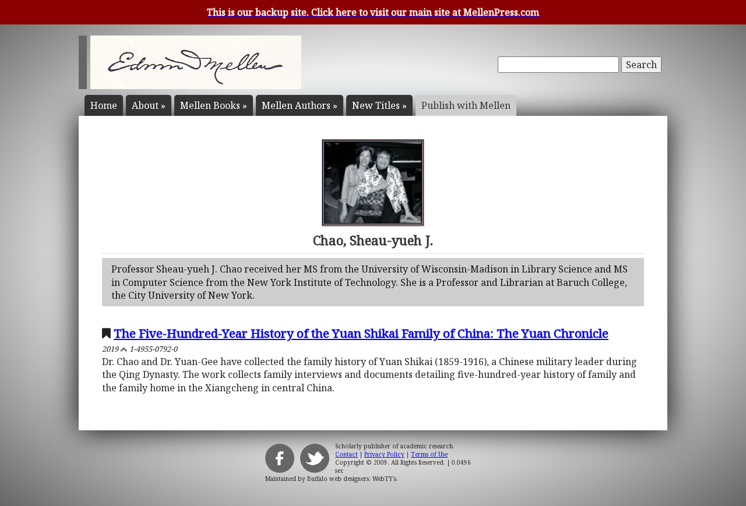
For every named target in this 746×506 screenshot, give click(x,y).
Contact (346, 454)
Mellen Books (213, 105)
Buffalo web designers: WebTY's (351, 479)
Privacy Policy (384, 454)
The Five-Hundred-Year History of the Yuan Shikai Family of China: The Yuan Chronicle (361, 333)
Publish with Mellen (466, 105)
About (149, 105)
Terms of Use (429, 454)
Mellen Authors (299, 105)
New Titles (379, 105)
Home (103, 105)
